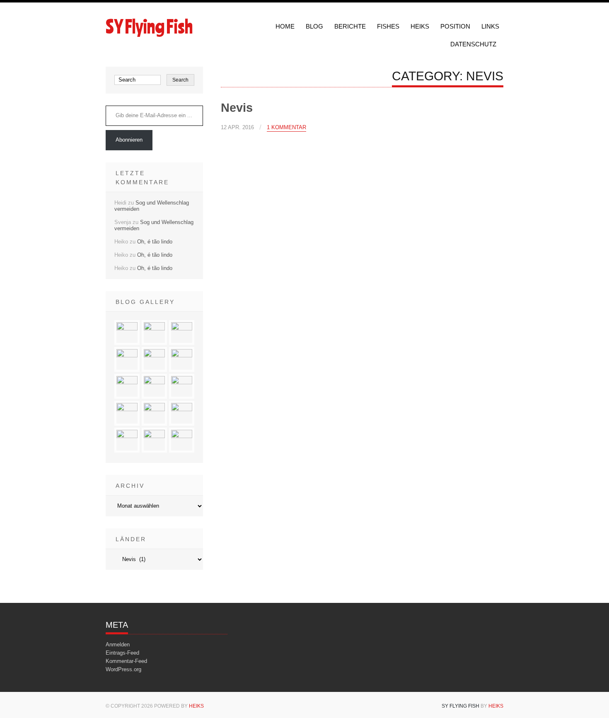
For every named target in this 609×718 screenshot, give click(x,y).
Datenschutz (473, 44)
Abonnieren (129, 140)
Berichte (350, 26)
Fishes (388, 26)
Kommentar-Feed (126, 661)
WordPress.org (123, 669)
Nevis (237, 107)
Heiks (420, 26)
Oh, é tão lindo (154, 242)
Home (285, 26)
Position (455, 26)
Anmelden (118, 644)
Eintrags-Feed (122, 653)
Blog (314, 26)
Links (490, 26)
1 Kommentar (286, 127)
